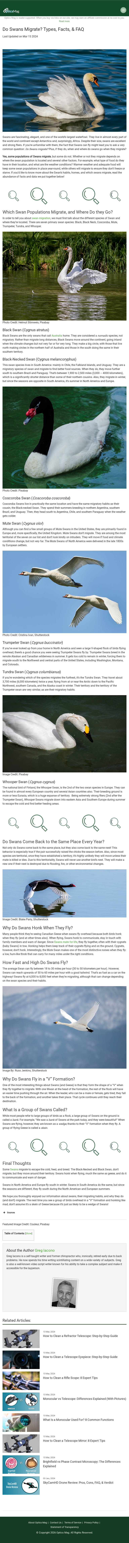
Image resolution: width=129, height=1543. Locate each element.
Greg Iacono (45, 1250)
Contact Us (55, 1522)
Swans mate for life (65, 942)
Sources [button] (11, 1212)
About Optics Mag (37, 1522)
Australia (57, 335)
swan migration (41, 218)
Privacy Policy (91, 1522)
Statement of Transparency (64, 1527)
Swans (14, 1169)
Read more (64, 21)
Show (29, 1233)
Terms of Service (72, 1522)
